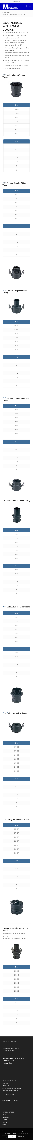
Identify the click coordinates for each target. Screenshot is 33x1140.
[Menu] (30, 6)
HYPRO (4, 1120)
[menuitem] (25, 6)
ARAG (4, 1115)
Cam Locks (6, 12)
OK (12, 1136)
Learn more (21, 1136)
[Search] (25, 6)
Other (4, 1124)
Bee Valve (5, 1117)
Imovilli (4, 1122)
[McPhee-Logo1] (13, 6)
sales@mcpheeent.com (10, 1100)
